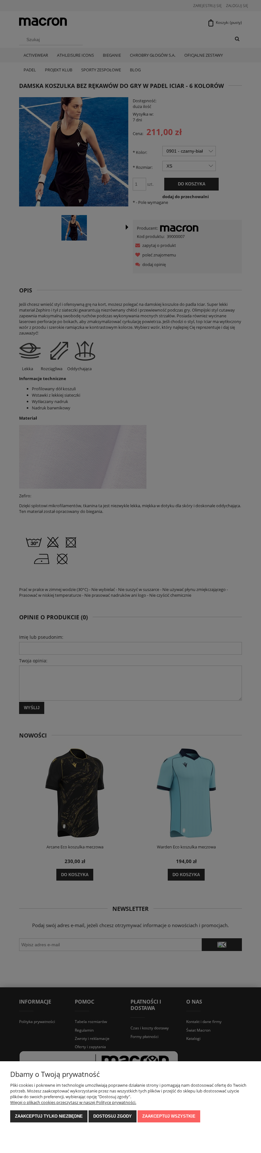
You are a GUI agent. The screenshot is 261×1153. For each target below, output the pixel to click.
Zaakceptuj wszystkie (168, 1116)
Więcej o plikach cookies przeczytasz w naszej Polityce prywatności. (73, 1102)
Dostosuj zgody (112, 1116)
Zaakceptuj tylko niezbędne (49, 1116)
